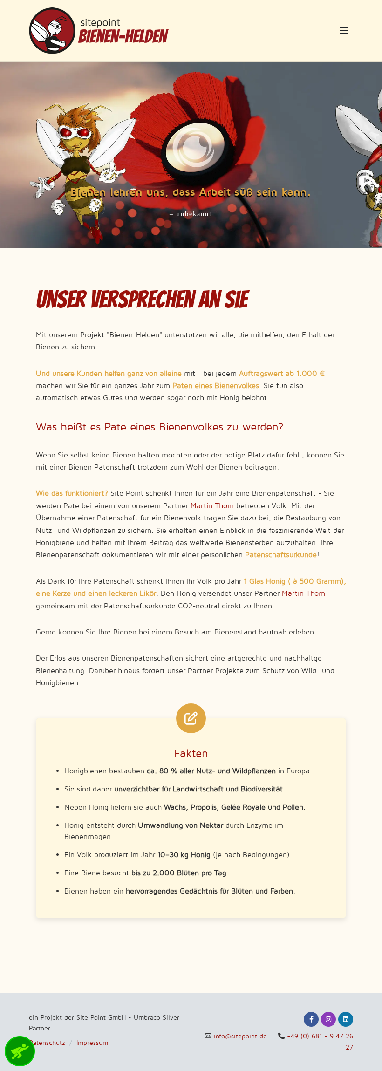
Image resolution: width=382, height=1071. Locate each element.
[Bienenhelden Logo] (99, 30)
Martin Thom (212, 505)
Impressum (92, 1042)
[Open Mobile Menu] (344, 30)
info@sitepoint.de (240, 1036)
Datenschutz (47, 1042)
